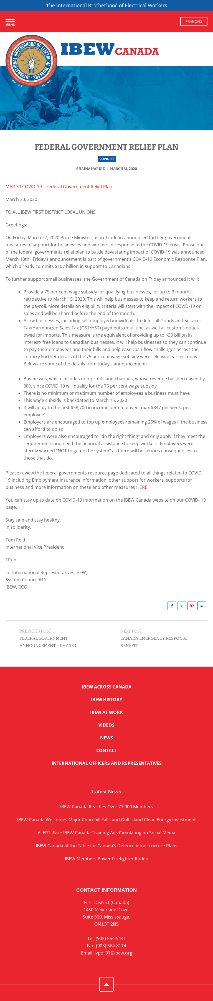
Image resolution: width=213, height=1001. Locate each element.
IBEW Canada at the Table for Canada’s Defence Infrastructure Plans (107, 846)
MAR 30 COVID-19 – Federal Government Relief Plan (59, 187)
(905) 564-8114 (111, 946)
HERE (141, 487)
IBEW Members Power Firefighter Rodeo (106, 859)
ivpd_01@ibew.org (113, 953)
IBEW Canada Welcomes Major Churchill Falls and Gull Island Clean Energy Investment (106, 820)
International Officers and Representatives (107, 763)
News (106, 738)
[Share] (172, 606)
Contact (106, 750)
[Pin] (191, 606)
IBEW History (106, 699)
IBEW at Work (106, 712)
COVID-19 (107, 159)
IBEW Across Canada (106, 687)
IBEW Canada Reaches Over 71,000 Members (106, 807)
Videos (106, 725)
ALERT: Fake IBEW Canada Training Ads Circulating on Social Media (106, 833)
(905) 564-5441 (111, 938)
